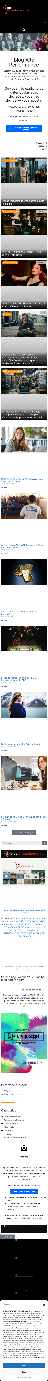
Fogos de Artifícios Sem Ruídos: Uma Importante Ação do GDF (19, 679)
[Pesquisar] (44, 843)
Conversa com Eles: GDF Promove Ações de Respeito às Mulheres (23, 546)
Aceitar (24, 1365)
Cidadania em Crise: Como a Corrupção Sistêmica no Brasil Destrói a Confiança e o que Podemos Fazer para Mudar (19, 359)
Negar (24, 1372)
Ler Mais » (4, 487)
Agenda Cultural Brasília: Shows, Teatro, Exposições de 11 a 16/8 (24, 910)
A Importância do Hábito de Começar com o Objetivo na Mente (24, 305)
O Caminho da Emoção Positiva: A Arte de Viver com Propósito (22, 480)
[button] (44, 1305)
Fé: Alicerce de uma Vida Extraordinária (20, 744)
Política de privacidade (24, 1377)
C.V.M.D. (24, 1291)
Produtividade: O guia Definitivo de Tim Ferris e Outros (23, 818)
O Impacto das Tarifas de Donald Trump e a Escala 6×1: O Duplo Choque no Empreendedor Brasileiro (23, 414)
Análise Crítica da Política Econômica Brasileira (19, 612)
